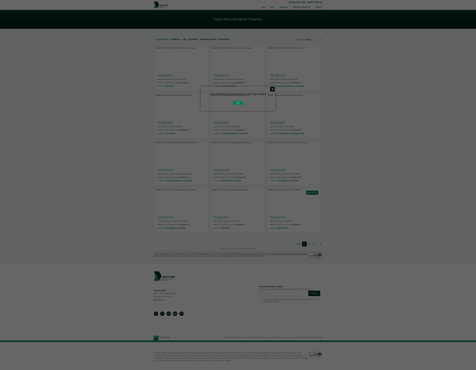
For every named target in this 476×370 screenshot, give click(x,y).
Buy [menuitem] (263, 7)
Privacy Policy (288, 337)
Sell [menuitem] (272, 7)
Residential (193, 39)
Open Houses (223, 39)
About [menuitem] (318, 7)
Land (184, 39)
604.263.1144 (159, 300)
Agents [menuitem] (284, 7)
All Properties (162, 39)
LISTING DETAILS (182, 74)
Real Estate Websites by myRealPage (308, 337)
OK (238, 103)
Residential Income (208, 39)
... (316, 244)
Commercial (175, 39)
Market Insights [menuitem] (302, 7)
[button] (156, 313)
